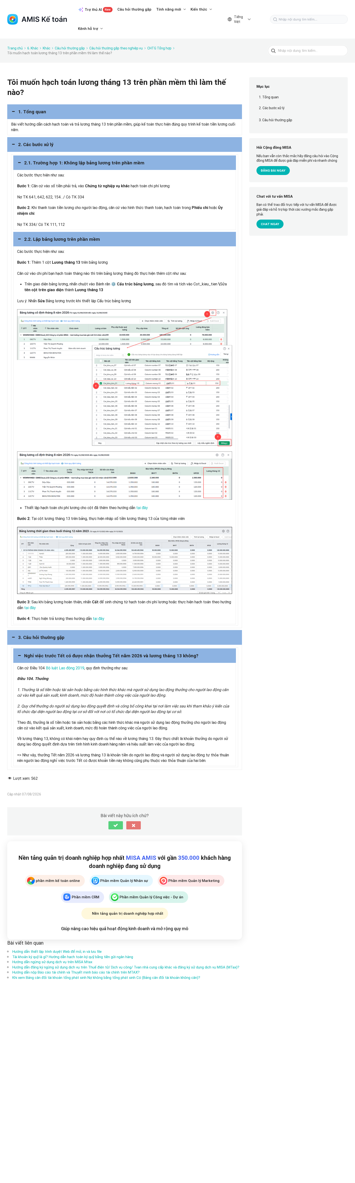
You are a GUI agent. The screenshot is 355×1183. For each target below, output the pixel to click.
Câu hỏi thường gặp (134, 9)
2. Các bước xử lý (271, 108)
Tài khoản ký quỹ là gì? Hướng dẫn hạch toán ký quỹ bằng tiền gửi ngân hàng (72, 956)
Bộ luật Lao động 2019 (65, 667)
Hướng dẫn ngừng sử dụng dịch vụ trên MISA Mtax (52, 962)
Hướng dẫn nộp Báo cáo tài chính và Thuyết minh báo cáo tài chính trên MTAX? (76, 972)
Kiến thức (199, 9)
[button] (124, 111)
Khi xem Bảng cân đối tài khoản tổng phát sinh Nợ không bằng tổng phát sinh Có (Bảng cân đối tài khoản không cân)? (106, 977)
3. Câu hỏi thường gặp (275, 120)
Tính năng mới (168, 9)
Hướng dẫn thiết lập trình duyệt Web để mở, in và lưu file (57, 951)
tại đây (142, 507)
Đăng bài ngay (273, 170)
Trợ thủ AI (98, 9)
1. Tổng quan (269, 97)
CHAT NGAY (270, 224)
